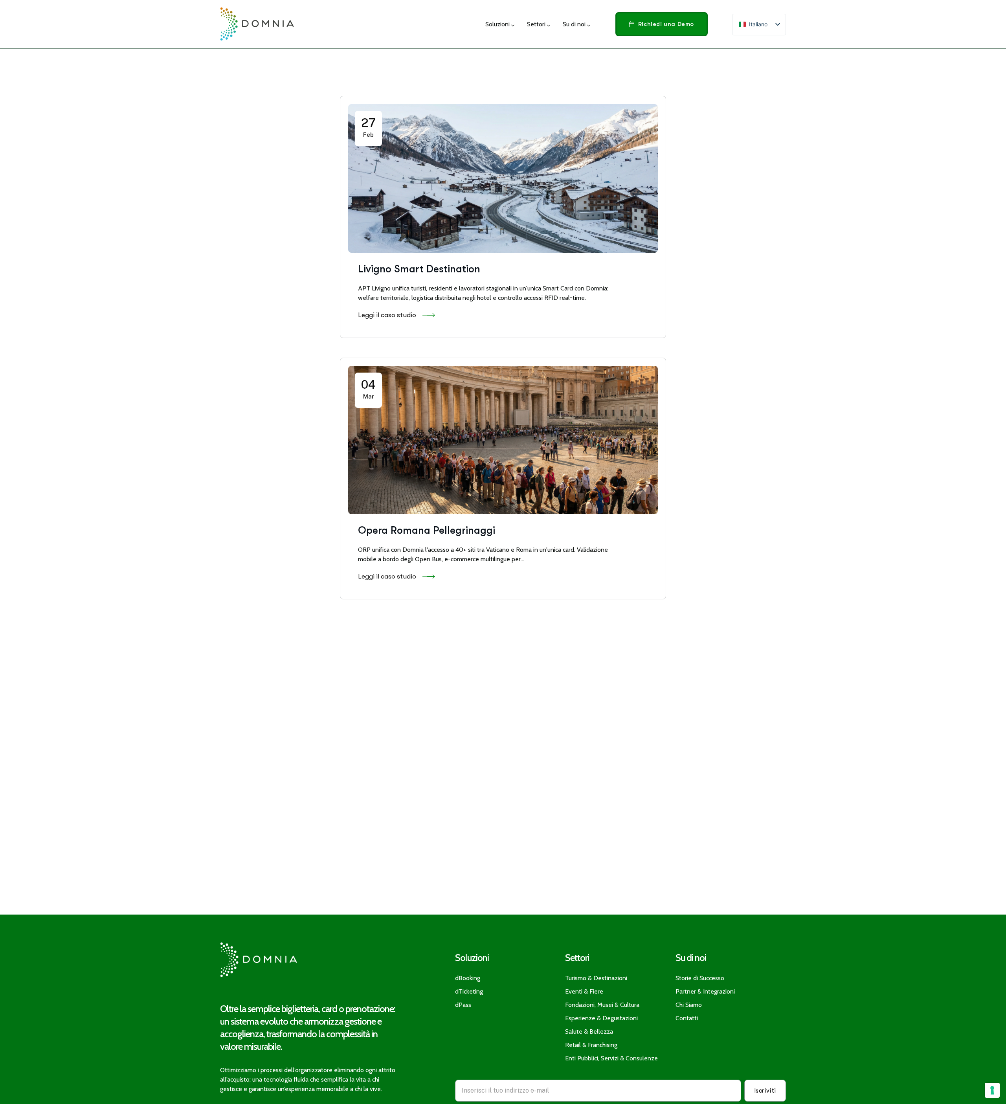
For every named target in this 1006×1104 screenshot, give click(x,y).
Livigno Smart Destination (419, 269)
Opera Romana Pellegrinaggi (426, 530)
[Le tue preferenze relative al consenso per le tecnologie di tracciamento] (992, 1090)
